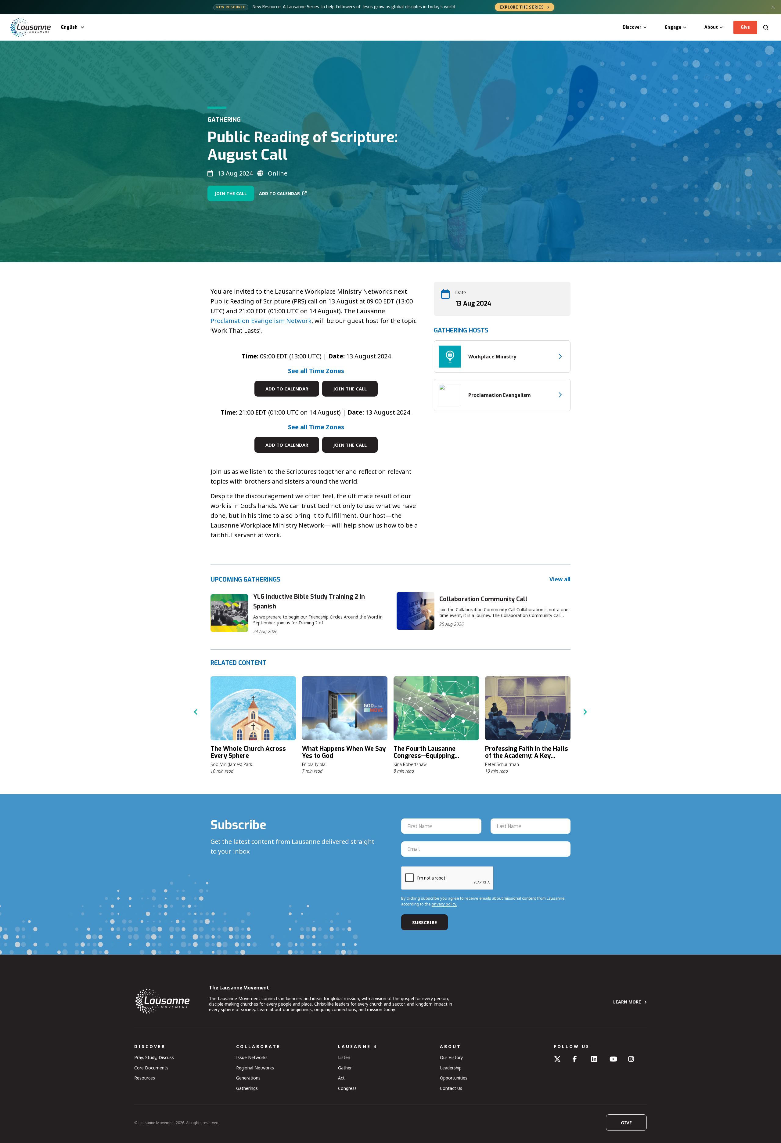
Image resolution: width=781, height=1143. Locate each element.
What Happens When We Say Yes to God (344, 752)
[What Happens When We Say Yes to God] (344, 708)
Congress (347, 1088)
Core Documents (151, 1068)
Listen (344, 1057)
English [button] (69, 27)
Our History (451, 1057)
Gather (345, 1068)
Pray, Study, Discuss (154, 1057)
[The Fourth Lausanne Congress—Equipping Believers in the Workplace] (436, 708)
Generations (248, 1078)
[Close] (773, 7)
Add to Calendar (279, 193)
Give (745, 27)
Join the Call (231, 193)
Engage (673, 27)
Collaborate (258, 1046)
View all (559, 579)
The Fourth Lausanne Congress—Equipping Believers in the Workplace (432, 756)
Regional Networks (255, 1068)
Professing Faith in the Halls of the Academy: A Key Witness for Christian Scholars (526, 759)
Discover (632, 27)
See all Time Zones (316, 371)
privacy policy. (444, 904)
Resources (144, 1078)
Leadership (451, 1068)
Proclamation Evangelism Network (261, 321)
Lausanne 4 (357, 1046)
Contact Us (451, 1088)
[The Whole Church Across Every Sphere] (253, 708)
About (711, 27)
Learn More (627, 1002)
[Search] (766, 27)
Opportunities (453, 1078)
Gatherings (247, 1088)
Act (341, 1078)
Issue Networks (252, 1057)
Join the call (350, 389)
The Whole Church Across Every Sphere (248, 752)
